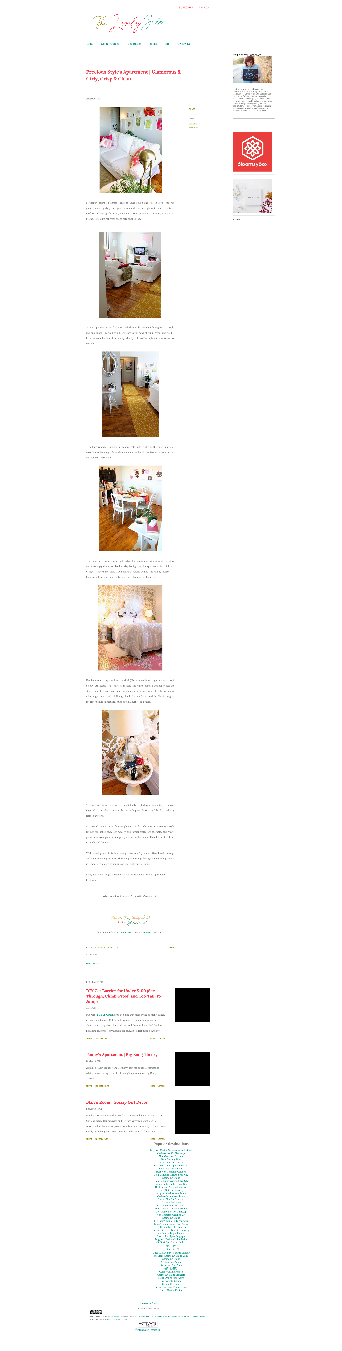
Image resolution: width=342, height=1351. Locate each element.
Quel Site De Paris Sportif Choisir (171, 1252)
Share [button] (192, 109)
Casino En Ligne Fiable (171, 1233)
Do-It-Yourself (110, 43)
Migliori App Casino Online (171, 1242)
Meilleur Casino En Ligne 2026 (171, 1255)
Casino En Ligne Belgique (171, 1236)
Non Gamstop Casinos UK (171, 1214)
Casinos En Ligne (171, 1202)
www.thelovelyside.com (117, 1319)
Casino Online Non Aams (171, 1196)
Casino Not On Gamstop (171, 1162)
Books (153, 43)
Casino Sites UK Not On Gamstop (171, 1230)
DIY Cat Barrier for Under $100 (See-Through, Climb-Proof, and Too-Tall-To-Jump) (124, 996)
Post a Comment (93, 963)
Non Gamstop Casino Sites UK (171, 1174)
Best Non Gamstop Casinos (171, 1171)
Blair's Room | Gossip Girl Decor (117, 1102)
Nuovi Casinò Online (171, 1290)
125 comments (102, 1086)
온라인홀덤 (171, 1268)
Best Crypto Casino (171, 1280)
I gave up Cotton (105, 1014)
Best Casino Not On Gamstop (171, 1186)
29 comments (101, 1139)
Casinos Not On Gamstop (171, 1153)
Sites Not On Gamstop (171, 1168)
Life (167, 43)
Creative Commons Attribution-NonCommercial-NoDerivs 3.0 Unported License (171, 1316)
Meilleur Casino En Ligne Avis (171, 1220)
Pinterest (147, 932)
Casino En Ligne (171, 1177)
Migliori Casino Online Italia (171, 1239)
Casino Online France (171, 1271)
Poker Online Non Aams (171, 1277)
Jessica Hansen (113, 1316)
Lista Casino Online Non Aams (171, 1223)
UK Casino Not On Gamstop (171, 1211)
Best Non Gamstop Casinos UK (171, 1165)
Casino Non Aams (171, 1261)
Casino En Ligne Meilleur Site (171, 1183)
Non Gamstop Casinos (171, 1156)
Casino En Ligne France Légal (171, 1286)
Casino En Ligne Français (171, 1274)
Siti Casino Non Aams (171, 1264)
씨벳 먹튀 (171, 1245)
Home (89, 43)
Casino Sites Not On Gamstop (171, 1205)
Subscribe (186, 7)
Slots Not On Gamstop (171, 1190)
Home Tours (193, 128)
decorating (193, 124)
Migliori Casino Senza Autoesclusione (171, 1150)
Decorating (134, 43)
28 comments (101, 1038)
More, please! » (157, 1038)
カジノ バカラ (171, 1249)
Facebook (126, 932)
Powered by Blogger (149, 1303)
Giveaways (184, 43)
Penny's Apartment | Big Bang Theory (122, 1054)
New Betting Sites (171, 1159)
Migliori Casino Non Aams (171, 1193)
